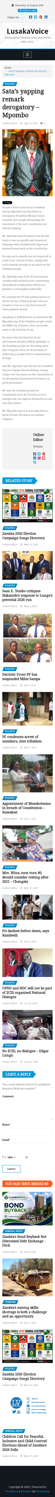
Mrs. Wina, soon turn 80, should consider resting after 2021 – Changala (25, 877)
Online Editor (9, 123)
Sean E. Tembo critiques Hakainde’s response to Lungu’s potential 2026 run (27, 595)
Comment (8, 1096)
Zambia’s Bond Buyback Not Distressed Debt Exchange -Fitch (24, 1241)
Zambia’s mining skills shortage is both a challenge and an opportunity (24, 1312)
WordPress (11, 1491)
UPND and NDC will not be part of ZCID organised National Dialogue (27, 992)
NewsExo (26, 1491)
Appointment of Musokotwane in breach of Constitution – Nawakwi (26, 808)
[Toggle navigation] (27, 55)
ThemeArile (43, 1491)
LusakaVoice (27, 31)
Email (6, 1139)
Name (6, 1124)
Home (8, 67)
